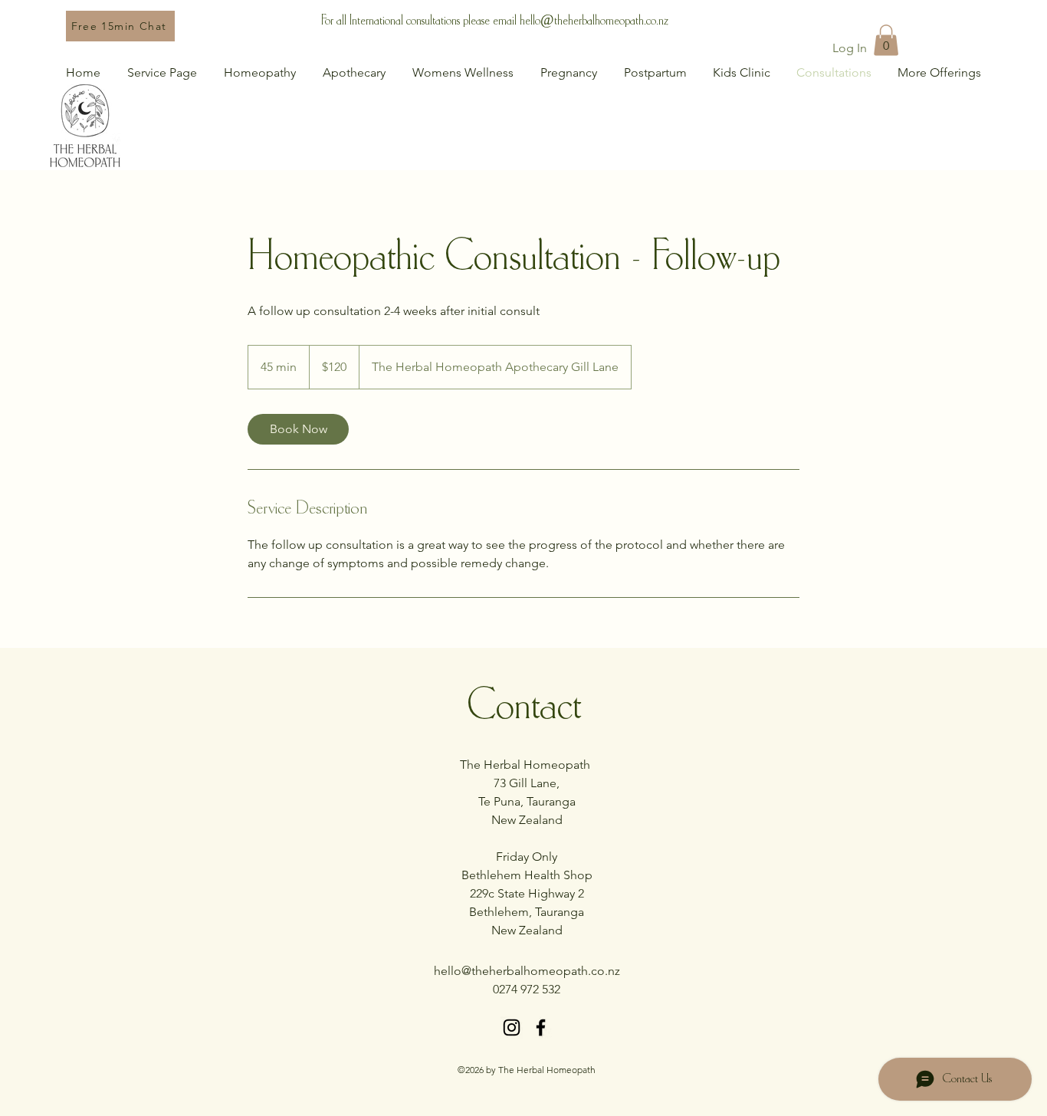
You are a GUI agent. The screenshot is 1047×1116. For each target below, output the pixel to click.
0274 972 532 (526, 989)
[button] (886, 40)
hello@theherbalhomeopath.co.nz (594, 21)
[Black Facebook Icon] (541, 1027)
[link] (298, 429)
